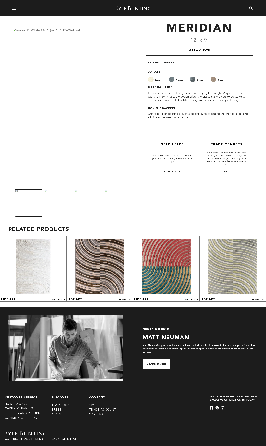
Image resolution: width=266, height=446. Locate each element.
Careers (96, 414)
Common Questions (22, 418)
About (94, 405)
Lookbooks (61, 405)
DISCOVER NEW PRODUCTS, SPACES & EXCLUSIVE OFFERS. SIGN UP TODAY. (233, 398)
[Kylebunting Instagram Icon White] (222, 408)
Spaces (58, 414)
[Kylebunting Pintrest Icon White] (217, 408)
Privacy (53, 439)
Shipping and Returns (23, 413)
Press (56, 409)
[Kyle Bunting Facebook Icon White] (211, 408)
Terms (38, 439)
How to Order (17, 404)
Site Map (69, 439)
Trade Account (102, 409)
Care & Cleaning (19, 408)
